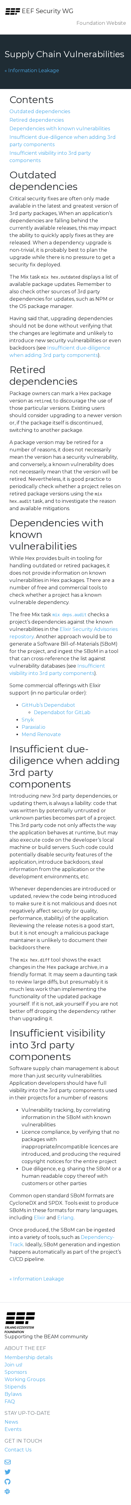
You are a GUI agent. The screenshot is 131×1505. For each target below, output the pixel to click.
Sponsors (16, 1372)
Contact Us (18, 1450)
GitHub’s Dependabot (48, 705)
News (11, 1422)
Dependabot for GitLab (62, 712)
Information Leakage (32, 70)
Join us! (13, 1365)
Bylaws (13, 1394)
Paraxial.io (33, 727)
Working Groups (25, 1379)
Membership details (28, 1357)
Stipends (15, 1387)
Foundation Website (101, 23)
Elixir (39, 1218)
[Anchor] (60, 99)
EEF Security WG (46, 11)
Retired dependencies (36, 120)
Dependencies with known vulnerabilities (59, 129)
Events (13, 1429)
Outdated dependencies (39, 111)
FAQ (10, 1401)
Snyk (28, 720)
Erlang (65, 1218)
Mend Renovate (41, 734)
